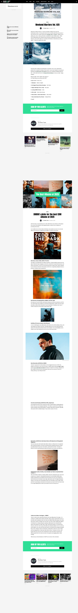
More (49, 1)
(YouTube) (39, 356)
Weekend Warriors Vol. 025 (13, 6)
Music (27, 1)
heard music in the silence (42, 71)
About (52, 1)
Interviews (37, 1)
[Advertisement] (13, 16)
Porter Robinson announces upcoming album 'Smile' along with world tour (12, 38)
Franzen (55, 34)
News (34, 1)
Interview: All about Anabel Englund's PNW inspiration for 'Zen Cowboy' (12, 34)
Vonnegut (48, 34)
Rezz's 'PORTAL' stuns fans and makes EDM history (12, 31)
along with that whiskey (48, 72)
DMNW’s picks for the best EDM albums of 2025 (12, 27)
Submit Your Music (44, 1)
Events (30, 1)
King (51, 34)
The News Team (45, 28)
